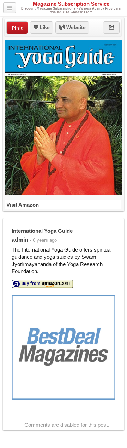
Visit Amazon (22, 205)
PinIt (17, 28)
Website (75, 27)
